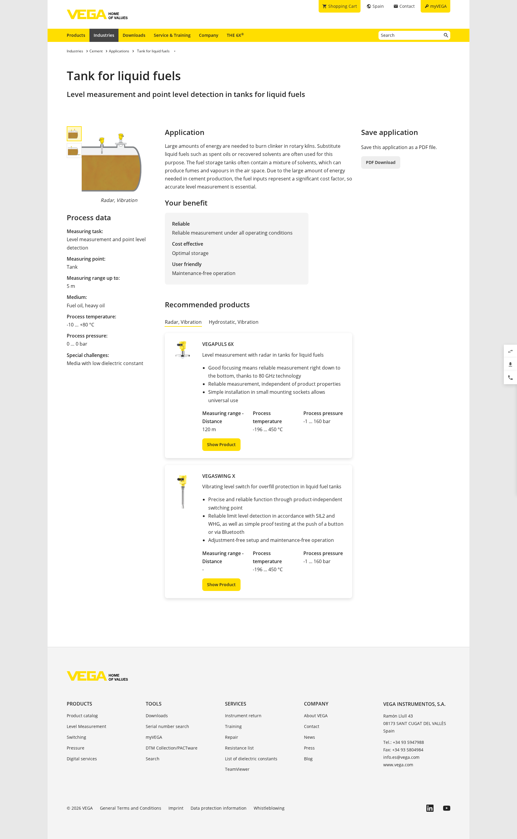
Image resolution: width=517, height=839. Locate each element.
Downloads (134, 35)
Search (152, 759)
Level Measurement (86, 726)
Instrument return (243, 715)
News (309, 737)
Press (309, 748)
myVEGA (154, 737)
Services (235, 703)
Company (208, 35)
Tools (154, 703)
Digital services (82, 759)
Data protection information (219, 808)
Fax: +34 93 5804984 (403, 750)
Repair (231, 737)
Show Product (221, 444)
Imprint (175, 808)
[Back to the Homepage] (97, 676)
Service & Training (172, 35)
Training (233, 726)
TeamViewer (237, 769)
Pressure (75, 748)
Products (76, 35)
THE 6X (235, 35)
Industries (104, 35)
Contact (311, 726)
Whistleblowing (269, 808)
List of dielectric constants (251, 759)
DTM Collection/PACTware (171, 748)
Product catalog (82, 715)
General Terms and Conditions (130, 808)
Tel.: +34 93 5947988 (403, 742)
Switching (76, 737)
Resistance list (239, 748)
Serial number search (167, 726)
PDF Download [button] (381, 162)
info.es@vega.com (401, 757)
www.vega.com (398, 764)
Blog (308, 759)
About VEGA (316, 715)
